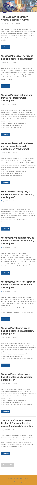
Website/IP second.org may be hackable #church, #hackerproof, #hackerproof (17, 194)
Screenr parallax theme (13, 482)
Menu (34, 4)
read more (5, 46)
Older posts (7, 465)
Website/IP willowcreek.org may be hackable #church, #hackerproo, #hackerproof (18, 285)
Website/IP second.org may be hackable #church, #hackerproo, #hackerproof (17, 377)
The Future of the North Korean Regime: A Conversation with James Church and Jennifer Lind (17, 423)
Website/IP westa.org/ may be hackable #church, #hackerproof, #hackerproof (17, 331)
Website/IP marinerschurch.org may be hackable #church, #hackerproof (16, 98)
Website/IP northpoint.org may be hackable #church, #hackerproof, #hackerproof (17, 241)
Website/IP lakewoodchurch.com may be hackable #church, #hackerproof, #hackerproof (17, 146)
